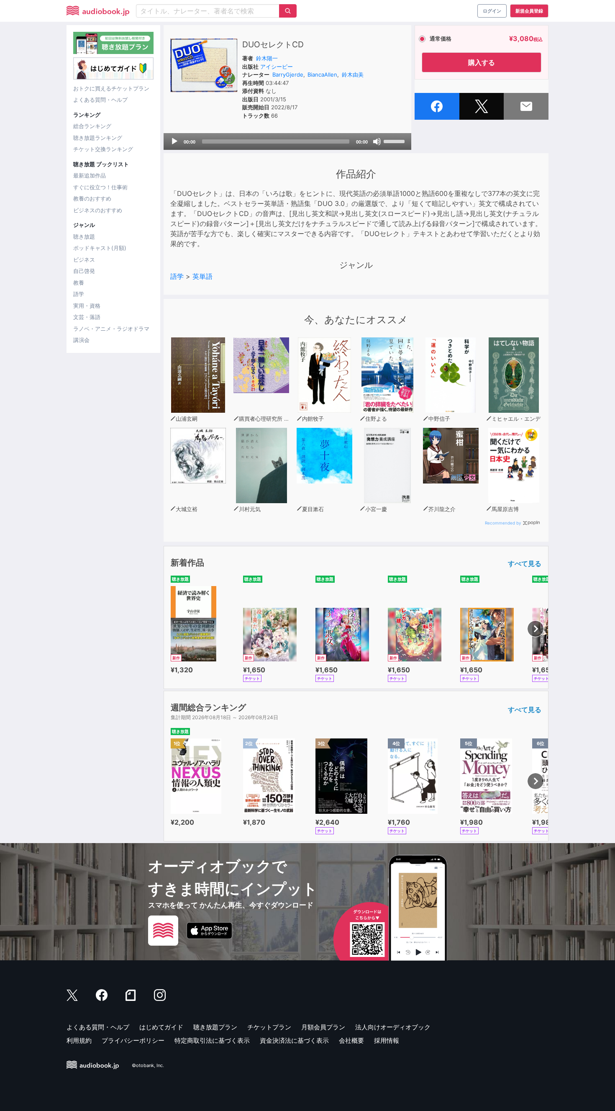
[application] (287, 141)
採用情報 (386, 1040)
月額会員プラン (323, 1027)
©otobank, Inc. (148, 1065)
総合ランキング (92, 126)
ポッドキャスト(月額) (99, 247)
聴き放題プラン (215, 1027)
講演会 (81, 340)
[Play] (174, 141)
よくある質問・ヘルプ (100, 99)
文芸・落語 (86, 317)
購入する (481, 62)
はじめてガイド (161, 1027)
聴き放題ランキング (97, 137)
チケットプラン (269, 1027)
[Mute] (377, 141)
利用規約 (79, 1040)
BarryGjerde (287, 74)
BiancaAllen (322, 74)
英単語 (202, 276)
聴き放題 (84, 236)
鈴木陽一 (267, 58)
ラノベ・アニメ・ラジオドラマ (111, 328)
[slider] (395, 140)
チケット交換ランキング (103, 149)
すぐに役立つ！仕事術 (100, 187)
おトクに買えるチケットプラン (111, 88)
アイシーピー (276, 66)
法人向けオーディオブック (392, 1027)
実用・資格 (86, 305)
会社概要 (351, 1040)
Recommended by (503, 522)
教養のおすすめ (92, 198)
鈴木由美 (353, 74)
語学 (78, 294)
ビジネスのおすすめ (97, 210)
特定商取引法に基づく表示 (212, 1040)
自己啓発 (84, 270)
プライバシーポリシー (133, 1040)
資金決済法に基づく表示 (294, 1040)
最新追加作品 (89, 175)
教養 (78, 282)
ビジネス (84, 259)
